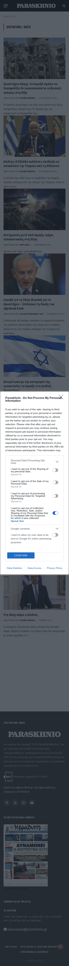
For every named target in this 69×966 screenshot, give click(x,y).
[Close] (62, 398)
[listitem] (34, 461)
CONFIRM (20, 555)
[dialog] (34, 483)
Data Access (34, 568)
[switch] (55, 470)
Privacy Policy (54, 568)
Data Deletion (14, 568)
